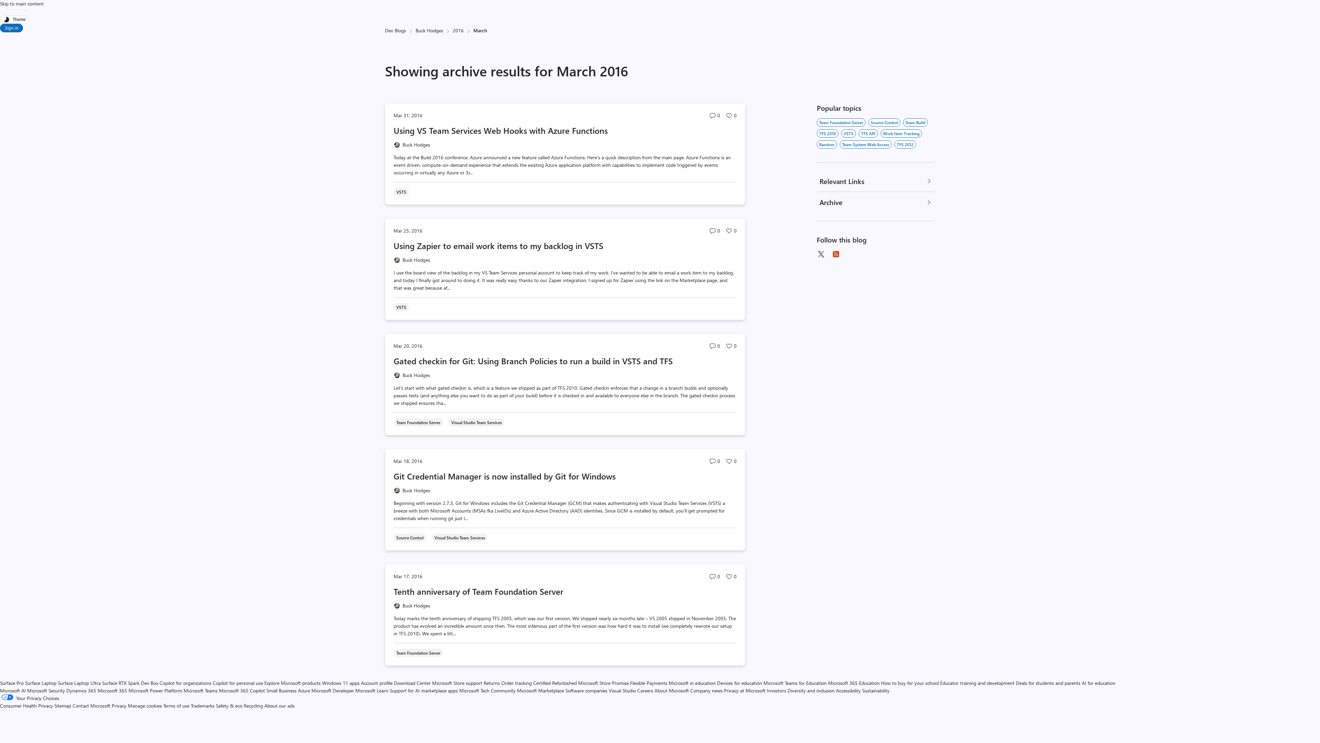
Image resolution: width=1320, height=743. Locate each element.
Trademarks (202, 705)
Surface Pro (12, 683)
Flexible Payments (648, 683)
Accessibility (848, 690)
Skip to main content (22, 3)
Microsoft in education (692, 683)
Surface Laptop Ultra (79, 683)
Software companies (586, 690)
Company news (706, 690)
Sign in (11, 28)
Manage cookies (145, 705)
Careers (645, 690)
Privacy (120, 705)
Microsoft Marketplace (540, 690)
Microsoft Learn (371, 690)
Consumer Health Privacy (26, 705)
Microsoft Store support (457, 683)
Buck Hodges (429, 30)
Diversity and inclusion (811, 690)
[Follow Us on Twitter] (821, 254)
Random (827, 144)
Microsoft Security (46, 690)
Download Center (412, 683)
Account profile (377, 683)
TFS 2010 (827, 133)
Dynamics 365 (81, 690)
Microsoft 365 (112, 690)
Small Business (281, 690)
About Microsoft (671, 690)
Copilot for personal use (238, 683)
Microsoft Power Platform (155, 690)
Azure (304, 690)
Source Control (884, 122)
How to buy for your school (910, 683)
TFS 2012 (905, 144)
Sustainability (876, 690)
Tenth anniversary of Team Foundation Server (478, 591)
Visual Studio (622, 690)
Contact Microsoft (91, 705)
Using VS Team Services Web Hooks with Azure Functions (501, 130)
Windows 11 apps (341, 683)
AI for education (1098, 683)
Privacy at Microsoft (745, 690)
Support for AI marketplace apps (424, 690)
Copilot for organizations (185, 683)
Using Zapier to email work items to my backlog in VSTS (498, 245)
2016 (458, 30)
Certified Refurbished (555, 683)
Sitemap (62, 705)
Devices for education (739, 683)
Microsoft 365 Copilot (242, 690)
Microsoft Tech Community (487, 690)
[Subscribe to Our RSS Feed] (836, 254)
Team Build (915, 122)
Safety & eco (229, 705)
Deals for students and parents (1048, 683)
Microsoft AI (13, 690)
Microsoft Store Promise (603, 683)
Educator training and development (977, 683)
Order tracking (516, 683)
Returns (492, 683)
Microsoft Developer (332, 690)
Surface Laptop (40, 683)
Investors (776, 690)
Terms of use (176, 705)
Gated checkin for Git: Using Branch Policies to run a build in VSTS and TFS (533, 360)
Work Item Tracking (901, 133)
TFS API (868, 133)
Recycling (253, 705)
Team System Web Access (865, 144)
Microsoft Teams (201, 690)
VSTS (849, 133)
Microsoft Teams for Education (795, 683)
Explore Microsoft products (292, 683)
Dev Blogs (395, 30)
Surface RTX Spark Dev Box (130, 683)
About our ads (279, 705)
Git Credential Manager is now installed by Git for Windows (505, 476)
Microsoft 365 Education (854, 683)
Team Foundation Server (841, 122)
